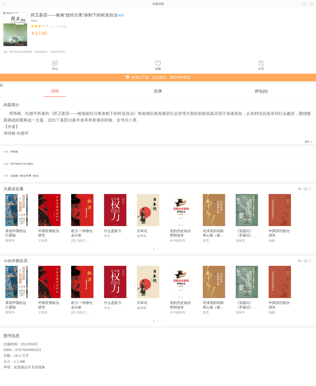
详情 (55, 91)
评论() (261, 91)
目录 (158, 91)
